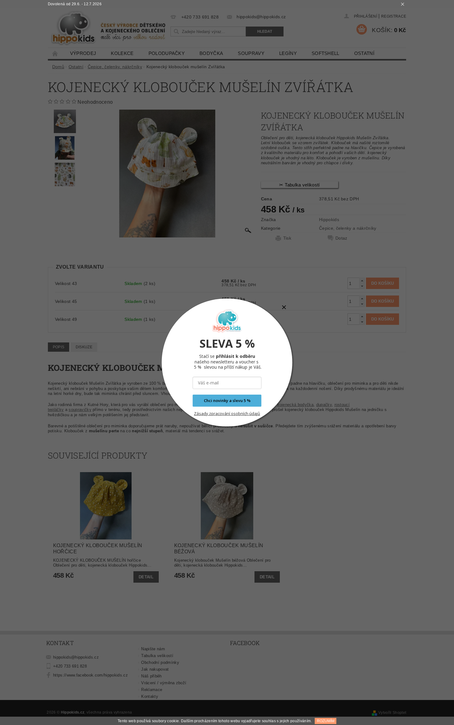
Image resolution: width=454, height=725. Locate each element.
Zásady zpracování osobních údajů (227, 413)
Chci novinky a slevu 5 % (227, 400)
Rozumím (325, 721)
